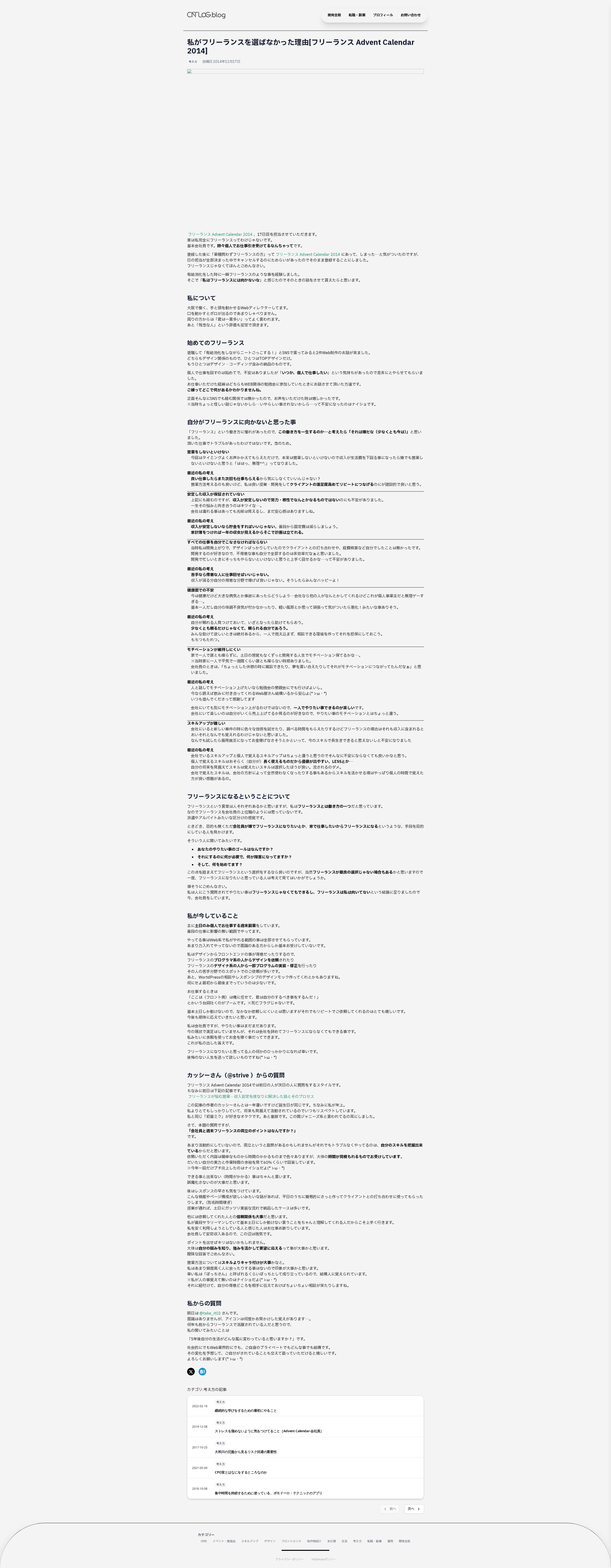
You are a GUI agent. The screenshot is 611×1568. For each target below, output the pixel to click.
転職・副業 (357, 15)
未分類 (331, 1541)
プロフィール (383, 15)
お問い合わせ (411, 15)
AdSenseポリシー (323, 1559)
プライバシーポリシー (289, 1559)
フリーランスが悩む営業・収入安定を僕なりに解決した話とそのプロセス (251, 1097)
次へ (411, 1508)
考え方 (193, 62)
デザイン (270, 1541)
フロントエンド (291, 1541)
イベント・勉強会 (224, 1541)
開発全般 (334, 15)
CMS (204, 1541)
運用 (390, 1541)
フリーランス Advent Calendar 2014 (220, 234)
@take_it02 (210, 1313)
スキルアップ (249, 1541)
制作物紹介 (314, 1541)
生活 (344, 1541)
